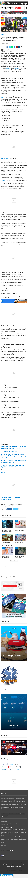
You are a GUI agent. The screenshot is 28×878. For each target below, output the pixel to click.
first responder (20, 49)
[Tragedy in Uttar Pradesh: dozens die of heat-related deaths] (7, 537)
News (2, 34)
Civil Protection (17, 862)
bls (9, 49)
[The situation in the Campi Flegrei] (20, 551)
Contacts (24, 864)
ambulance (5, 49)
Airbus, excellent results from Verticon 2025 (14, 725)
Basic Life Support (5, 158)
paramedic (24, 65)
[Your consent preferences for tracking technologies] (2, 875)
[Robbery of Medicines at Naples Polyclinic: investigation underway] (7, 524)
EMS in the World (14, 49)
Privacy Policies (10, 866)
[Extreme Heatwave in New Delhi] (20, 537)
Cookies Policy (18, 866)
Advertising (13, 864)
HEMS (4, 864)
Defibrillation (4, 180)
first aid (2, 97)
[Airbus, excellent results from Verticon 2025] (14, 712)
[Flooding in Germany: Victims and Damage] (20, 524)
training (11, 51)
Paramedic (3, 51)
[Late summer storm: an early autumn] (14, 643)
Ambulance (10, 862)
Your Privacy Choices (8, 875)
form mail (10, 827)
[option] (14, 643)
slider (7, 51)
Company (8, 864)
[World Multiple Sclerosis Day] (7, 551)
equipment (8, 68)
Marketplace (14, 696)
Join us (19, 864)
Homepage (4, 862)
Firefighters (23, 862)
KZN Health (4, 473)
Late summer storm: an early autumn (14, 657)
